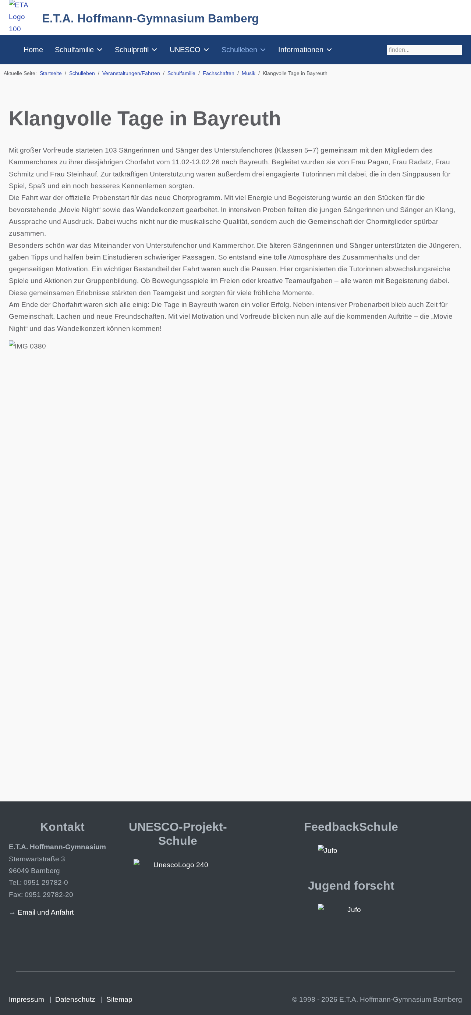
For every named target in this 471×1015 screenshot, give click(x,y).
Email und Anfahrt (46, 912)
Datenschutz (75, 999)
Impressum (26, 999)
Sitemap (119, 999)
